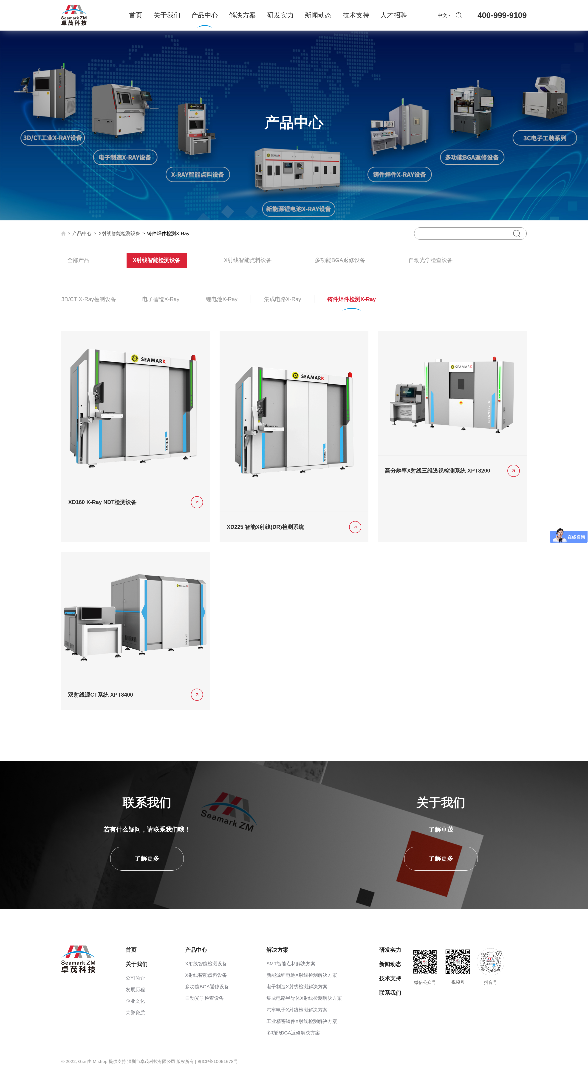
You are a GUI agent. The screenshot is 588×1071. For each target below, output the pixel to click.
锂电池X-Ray (221, 299)
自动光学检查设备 (431, 260)
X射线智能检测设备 (119, 233)
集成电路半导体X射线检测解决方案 (304, 998)
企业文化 (135, 1001)
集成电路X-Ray (282, 299)
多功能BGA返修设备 (340, 260)
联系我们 (390, 993)
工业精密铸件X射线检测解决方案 (301, 1021)
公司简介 (135, 978)
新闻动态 (318, 15)
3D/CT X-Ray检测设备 (88, 299)
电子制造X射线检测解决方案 (297, 986)
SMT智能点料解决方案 (290, 963)
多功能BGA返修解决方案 (293, 1033)
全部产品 (78, 260)
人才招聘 (393, 15)
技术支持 (356, 15)
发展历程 (135, 989)
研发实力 (280, 15)
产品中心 (204, 15)
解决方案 (242, 15)
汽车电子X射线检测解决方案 (297, 1010)
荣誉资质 (135, 1012)
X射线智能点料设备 (248, 260)
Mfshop (100, 1061)
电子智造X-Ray (160, 299)
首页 (135, 15)
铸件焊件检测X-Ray (168, 233)
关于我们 (167, 15)
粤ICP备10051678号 (217, 1061)
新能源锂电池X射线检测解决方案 (301, 975)
